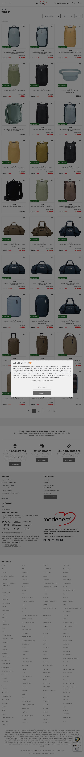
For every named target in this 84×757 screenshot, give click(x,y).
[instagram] (58, 540)
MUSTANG (46, 630)
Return (46, 482)
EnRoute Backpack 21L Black (42, 89)
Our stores (5, 498)
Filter (79, 16)
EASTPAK (5, 725)
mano (45, 612)
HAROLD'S (25, 651)
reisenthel (46, 705)
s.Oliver (65, 619)
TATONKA (66, 647)
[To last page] (54, 411)
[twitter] (50, 540)
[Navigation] (4, 3)
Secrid (65, 604)
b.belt (3, 589)
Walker (65, 710)
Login (3, 506)
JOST (24, 697)
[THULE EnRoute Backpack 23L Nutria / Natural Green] (42, 151)
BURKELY (5, 649)
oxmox (45, 654)
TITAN (65, 665)
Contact (46, 480)
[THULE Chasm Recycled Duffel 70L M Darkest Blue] (70, 267)
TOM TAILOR (67, 672)
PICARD (45, 669)
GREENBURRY (27, 637)
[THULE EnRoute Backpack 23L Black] (70, 151)
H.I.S (23, 672)
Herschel (25, 665)
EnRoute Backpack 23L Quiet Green (42, 205)
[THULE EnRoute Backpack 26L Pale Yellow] (14, 151)
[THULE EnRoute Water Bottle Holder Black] (14, 190)
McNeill (45, 626)
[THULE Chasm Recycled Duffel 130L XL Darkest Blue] (14, 267)
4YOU (3, 565)
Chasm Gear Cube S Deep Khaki (70, 359)
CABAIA (4, 653)
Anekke (4, 579)
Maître (45, 604)
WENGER (66, 714)
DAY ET (4, 689)
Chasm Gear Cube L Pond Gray (42, 397)
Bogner (4, 614)
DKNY (4, 710)
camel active (6, 660)
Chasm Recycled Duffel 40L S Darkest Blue (70, 321)
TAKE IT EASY (67, 640)
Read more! (42, 460)
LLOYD (45, 594)
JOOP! (24, 694)
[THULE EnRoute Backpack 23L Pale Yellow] (70, 36)
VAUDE (65, 699)
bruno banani (6, 635)
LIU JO (45, 590)
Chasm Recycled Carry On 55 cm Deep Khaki (14, 359)
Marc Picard (47, 615)
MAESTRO (46, 597)
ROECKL (45, 712)
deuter (4, 707)
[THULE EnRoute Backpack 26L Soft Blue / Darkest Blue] (14, 36)
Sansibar (66, 572)
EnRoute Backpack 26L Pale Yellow (14, 166)
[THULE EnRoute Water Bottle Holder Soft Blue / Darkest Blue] (14, 113)
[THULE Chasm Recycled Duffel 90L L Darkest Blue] (42, 267)
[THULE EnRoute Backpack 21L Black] (42, 74)
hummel (25, 687)
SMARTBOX (67, 612)
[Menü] (80, 737)
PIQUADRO (46, 687)
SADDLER (46, 722)
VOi (64, 707)
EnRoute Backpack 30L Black (42, 128)
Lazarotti (46, 579)
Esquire (24, 579)
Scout (65, 594)
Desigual (5, 703)
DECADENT (5, 692)
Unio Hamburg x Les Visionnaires (70, 688)
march (45, 619)
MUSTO (45, 633)
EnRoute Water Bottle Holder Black (14, 205)
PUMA (45, 694)
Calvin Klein (6, 657)
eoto (23, 565)
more (20, 518)
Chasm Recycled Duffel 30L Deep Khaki (42, 244)
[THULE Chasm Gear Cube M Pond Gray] (14, 305)
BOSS (3, 621)
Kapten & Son (26, 701)
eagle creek (5, 721)
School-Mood (67, 583)
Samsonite (66, 569)
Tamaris (66, 644)
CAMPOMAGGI (6, 667)
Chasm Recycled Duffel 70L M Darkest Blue (70, 282)
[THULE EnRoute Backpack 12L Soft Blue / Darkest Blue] (42, 36)
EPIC (23, 569)
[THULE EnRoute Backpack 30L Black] (42, 113)
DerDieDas (5, 699)
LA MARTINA (47, 569)
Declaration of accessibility (10, 493)
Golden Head (26, 630)
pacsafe (45, 658)
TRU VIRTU (66, 680)
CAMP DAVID (6, 664)
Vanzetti (66, 696)
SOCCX (65, 615)
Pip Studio (46, 683)
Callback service (49, 485)
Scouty (65, 597)
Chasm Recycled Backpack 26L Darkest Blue (42, 321)
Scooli (65, 587)
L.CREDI (25, 722)
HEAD (24, 654)
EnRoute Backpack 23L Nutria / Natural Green (42, 167)
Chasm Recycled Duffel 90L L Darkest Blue (42, 282)
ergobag (25, 572)
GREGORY (25, 644)
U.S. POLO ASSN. (68, 683)
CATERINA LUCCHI (8, 671)
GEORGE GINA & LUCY (29, 615)
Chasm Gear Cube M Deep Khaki (14, 397)
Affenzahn (5, 572)
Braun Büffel (6, 624)
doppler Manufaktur (8, 717)
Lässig (45, 576)
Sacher (45, 719)
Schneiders (67, 579)
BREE (3, 628)
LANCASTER (47, 572)
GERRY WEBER (27, 619)
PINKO (45, 680)
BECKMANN (6, 592)
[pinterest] (62, 540)
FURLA (24, 604)
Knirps (24, 719)
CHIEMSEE (5, 674)
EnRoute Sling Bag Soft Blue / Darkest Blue (70, 90)
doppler (4, 714)
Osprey (45, 651)
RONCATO (46, 715)
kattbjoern (25, 708)
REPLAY (45, 708)
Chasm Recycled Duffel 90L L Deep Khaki (14, 244)
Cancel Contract (50, 497)
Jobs (3, 496)
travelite (66, 676)
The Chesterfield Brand (70, 658)
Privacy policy (6, 488)
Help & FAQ (47, 488)
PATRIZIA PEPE (48, 665)
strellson (66, 633)
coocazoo (5, 685)
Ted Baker (66, 651)
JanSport (25, 690)
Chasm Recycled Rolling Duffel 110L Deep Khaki (42, 359)
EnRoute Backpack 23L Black (70, 166)
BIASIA (4, 606)
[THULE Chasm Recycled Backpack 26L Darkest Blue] (42, 305)
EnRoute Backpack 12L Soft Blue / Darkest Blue (42, 51)
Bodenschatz (6, 610)
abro (3, 569)
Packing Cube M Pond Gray (69, 397)
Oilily (44, 644)
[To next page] (49, 411)
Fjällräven (25, 587)
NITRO (45, 640)
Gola (23, 626)
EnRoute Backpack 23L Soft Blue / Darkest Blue (70, 128)
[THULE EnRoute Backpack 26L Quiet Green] (14, 74)
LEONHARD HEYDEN (50, 583)
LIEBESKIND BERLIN (50, 587)
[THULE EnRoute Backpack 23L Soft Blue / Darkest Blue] (70, 113)
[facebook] (46, 540)
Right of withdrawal (8, 485)
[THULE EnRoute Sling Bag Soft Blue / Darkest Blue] (70, 74)
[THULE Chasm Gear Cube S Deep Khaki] (70, 344)
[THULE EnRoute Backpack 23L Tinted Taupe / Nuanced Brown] (70, 190)
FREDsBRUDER (27, 597)
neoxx (45, 637)
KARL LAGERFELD (28, 705)
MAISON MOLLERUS (49, 601)
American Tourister (8, 576)
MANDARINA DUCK (49, 608)
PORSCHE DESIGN (49, 690)
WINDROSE (67, 717)
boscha (4, 617)
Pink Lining (47, 676)
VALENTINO (67, 692)
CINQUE (4, 678)
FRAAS (24, 594)
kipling (24, 712)
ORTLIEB (46, 647)
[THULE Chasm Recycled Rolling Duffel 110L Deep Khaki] (42, 344)
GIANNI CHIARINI (28, 622)
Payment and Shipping (51, 490)
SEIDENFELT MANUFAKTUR (72, 608)
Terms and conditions (9, 482)
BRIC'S (4, 631)
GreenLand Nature (28, 640)
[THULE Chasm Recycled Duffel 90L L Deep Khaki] (14, 228)
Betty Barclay (6, 603)
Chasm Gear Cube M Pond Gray (14, 320)
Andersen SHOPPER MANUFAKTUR (8, 584)
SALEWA (66, 565)
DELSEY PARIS (6, 696)
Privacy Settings (7, 490)
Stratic (65, 630)
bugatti (4, 646)
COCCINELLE (6, 682)
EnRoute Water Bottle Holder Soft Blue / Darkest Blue (13, 128)
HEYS (24, 669)
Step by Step (67, 626)
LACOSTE (46, 565)
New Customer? (7, 509)
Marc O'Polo (47, 622)
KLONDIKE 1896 (27, 715)
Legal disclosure (7, 480)
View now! (15, 464)
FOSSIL (24, 590)
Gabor (24, 608)
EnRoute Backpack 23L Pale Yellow (70, 51)
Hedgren (25, 658)
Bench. (4, 596)
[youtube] (54, 540)
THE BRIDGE (67, 654)
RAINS (45, 697)
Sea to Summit (68, 601)
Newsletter (47, 493)
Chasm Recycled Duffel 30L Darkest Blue (70, 244)
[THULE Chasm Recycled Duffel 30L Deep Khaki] (42, 228)
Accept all (42, 393)
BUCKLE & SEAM (7, 639)
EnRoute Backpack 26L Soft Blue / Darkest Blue (13, 51)
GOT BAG (25, 633)
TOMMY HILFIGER (69, 669)
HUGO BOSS (26, 683)
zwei (64, 721)
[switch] (77, 749)
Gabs (24, 612)
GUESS (24, 647)
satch (65, 576)
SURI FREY (66, 637)
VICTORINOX (67, 703)
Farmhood (25, 583)
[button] (24, 26)
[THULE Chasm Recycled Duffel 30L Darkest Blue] (70, 228)
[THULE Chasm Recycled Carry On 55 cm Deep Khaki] (14, 344)
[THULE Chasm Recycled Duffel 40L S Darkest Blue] (70, 305)
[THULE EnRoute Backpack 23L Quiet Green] (42, 190)
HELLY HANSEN (27, 662)
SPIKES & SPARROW (70, 622)
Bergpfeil (5, 599)
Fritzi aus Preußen (28, 601)
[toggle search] (10, 3)
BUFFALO (5, 642)
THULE (65, 662)
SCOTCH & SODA (68, 590)
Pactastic (46, 662)
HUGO (24, 680)
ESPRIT (24, 576)
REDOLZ (45, 701)
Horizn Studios (27, 676)
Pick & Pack (46, 672)
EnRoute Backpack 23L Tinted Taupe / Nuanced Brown (70, 205)
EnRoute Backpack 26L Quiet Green (14, 89)
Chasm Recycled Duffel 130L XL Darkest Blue (14, 282)
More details (42, 387)
